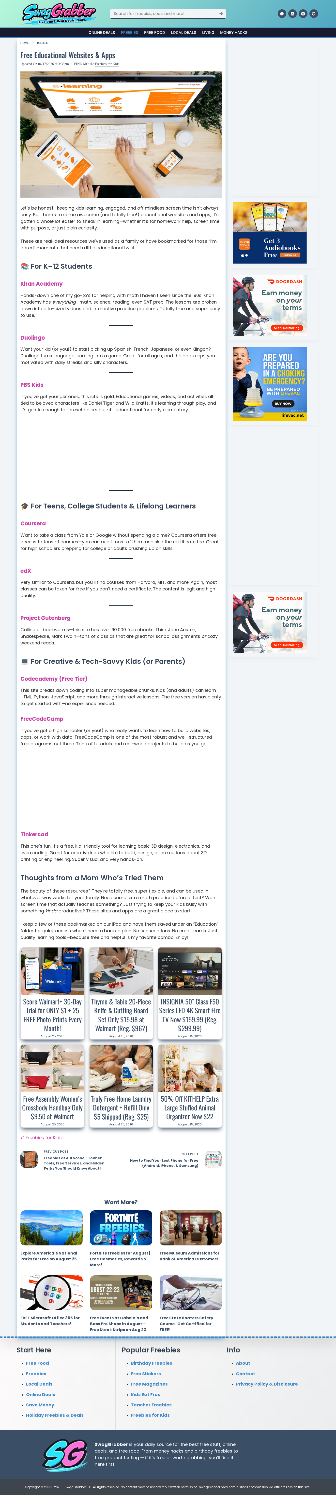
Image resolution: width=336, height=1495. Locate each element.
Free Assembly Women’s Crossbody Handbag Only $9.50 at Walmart (52, 1107)
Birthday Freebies (151, 1363)
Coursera (33, 523)
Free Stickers (146, 1374)
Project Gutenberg (45, 618)
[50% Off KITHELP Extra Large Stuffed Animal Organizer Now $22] (189, 1068)
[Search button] (221, 14)
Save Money (40, 1405)
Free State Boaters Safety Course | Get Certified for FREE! (186, 1324)
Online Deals (102, 32)
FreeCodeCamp (41, 719)
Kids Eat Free (146, 1394)
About (243, 1363)
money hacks (168, 1451)
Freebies (129, 32)
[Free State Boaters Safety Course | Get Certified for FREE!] (191, 1292)
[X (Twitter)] (292, 13)
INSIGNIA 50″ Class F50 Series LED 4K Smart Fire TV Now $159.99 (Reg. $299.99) (190, 1014)
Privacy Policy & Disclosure (267, 1384)
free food (129, 1451)
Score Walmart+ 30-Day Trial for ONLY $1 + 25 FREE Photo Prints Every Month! (52, 1014)
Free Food (154, 32)
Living (208, 32)
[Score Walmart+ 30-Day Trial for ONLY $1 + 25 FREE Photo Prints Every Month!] (52, 971)
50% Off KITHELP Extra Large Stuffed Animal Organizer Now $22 (190, 1107)
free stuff (210, 1444)
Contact (245, 1374)
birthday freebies (213, 1451)
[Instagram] (303, 13)
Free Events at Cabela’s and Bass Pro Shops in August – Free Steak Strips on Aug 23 (119, 1324)
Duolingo (32, 338)
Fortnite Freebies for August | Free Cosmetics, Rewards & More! (120, 1259)
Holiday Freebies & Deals (55, 1415)
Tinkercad (34, 834)
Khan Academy (41, 284)
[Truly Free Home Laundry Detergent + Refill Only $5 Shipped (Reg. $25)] (121, 1068)
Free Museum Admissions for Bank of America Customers (189, 1256)
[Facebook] (282, 13)
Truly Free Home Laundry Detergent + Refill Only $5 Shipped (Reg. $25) (121, 1107)
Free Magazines (149, 1384)
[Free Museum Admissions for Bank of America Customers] (191, 1227)
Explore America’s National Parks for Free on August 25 (48, 1256)
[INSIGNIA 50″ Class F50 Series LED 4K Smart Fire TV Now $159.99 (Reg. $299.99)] (189, 971)
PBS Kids (32, 385)
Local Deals (183, 32)
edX (25, 571)
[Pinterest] (313, 13)
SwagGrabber (111, 1444)
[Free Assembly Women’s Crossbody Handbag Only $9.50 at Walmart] (52, 1068)
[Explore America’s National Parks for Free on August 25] (51, 1227)
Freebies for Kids (107, 64)
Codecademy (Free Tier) (54, 679)
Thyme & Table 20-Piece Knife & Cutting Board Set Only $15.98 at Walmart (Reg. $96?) (121, 1014)
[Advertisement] (121, 454)
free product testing (117, 1458)
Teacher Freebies (151, 1405)
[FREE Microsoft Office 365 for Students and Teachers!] (51, 1292)
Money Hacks (233, 32)
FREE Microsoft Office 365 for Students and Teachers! (50, 1321)
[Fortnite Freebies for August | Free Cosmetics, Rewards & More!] (121, 1227)
